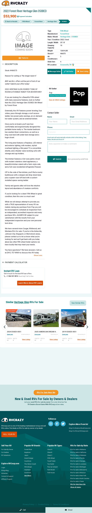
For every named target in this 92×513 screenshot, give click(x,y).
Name (49, 117)
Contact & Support (7, 476)
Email (72, 117)
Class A (49, 449)
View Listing (26, 339)
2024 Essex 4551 (14, 332)
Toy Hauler (50, 464)
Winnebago (28, 467)
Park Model (51, 470)
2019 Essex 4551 (69, 332)
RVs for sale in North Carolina (79, 478)
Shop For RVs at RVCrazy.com (78, 431)
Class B (49, 452)
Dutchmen (27, 472)
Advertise (4, 473)
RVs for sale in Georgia (77, 461)
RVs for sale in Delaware (78, 455)
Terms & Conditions (61, 504)
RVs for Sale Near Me (77, 484)
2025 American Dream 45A (46, 332)
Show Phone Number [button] (57, 95)
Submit (58, 159)
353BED (75, 37)
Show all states (75, 487)
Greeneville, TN (66, 65)
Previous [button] (5, 327)
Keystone (27, 452)
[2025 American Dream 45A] (46, 318)
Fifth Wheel (26, 21)
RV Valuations (5, 455)
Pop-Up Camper (52, 467)
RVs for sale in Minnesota (78, 470)
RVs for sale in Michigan (78, 467)
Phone (50, 127)
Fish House (51, 472)
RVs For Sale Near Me (46, 392)
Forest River (39, 21)
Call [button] (23, 510)
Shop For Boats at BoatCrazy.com (80, 428)
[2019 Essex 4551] (73, 318)
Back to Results (12, 21)
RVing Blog (5, 470)
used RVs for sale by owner (41, 402)
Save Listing (84, 71)
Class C (49, 455)
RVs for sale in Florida (77, 458)
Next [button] (87, 327)
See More (27, 475)
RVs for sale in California (78, 452)
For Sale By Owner (7, 449)
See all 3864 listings (57, 100)
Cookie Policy (43, 504)
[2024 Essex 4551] (18, 318)
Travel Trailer (51, 461)
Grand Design (28, 458)
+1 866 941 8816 (12, 276)
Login (3, 467)
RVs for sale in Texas (77, 481)
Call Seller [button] (69, 71)
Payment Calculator (25, 16)
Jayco (26, 455)
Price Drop (11, 311)
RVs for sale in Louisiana (78, 464)
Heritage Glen (52, 21)
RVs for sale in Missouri (78, 472)
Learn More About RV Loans (30, 283)
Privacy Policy (28, 504)
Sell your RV (9, 434)
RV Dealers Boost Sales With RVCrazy (41, 404)
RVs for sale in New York (78, 475)
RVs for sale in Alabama (78, 449)
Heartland (27, 470)
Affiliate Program (6, 479)
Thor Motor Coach (30, 464)
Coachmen (27, 461)
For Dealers (5, 452)
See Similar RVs (78, 303)
